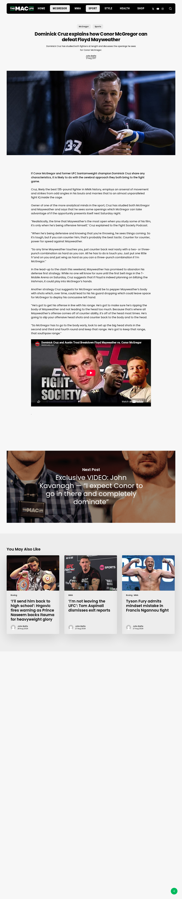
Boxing (14, 595)
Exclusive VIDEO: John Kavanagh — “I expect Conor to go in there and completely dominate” (91, 487)
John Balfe (91, 56)
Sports (98, 26)
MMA (70, 595)
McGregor (84, 26)
